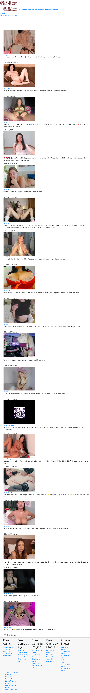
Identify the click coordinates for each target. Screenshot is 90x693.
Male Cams (6, 651)
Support (8, 675)
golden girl (7, 627)
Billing (7, 683)
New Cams (50, 661)
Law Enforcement (11, 681)
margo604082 (8, 88)
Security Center (10, 679)
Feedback (8, 677)
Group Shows (50, 659)
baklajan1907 (8, 560)
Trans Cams (7, 656)
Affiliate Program (11, 689)
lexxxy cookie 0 (9, 593)
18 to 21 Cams (22, 653)
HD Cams (49, 655)
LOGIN (50, 9)
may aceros (7, 358)
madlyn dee (7, 290)
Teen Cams (21, 650)
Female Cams (7, 649)
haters (6, 391)
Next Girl (3, 13)
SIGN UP (55, 9)
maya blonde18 (9, 425)
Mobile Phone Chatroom (8, 15)
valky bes (7, 55)
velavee (6, 189)
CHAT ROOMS (23, 9)
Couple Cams (7, 653)
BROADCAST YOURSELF (36, 9)
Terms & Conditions (11, 672)
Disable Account (10, 685)
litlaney (6, 122)
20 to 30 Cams (22, 655)
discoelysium (8, 492)
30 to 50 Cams (22, 657)
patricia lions (8, 257)
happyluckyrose (9, 156)
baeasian (6, 223)
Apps (7, 687)
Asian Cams (36, 663)
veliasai (6, 324)
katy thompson (9, 459)
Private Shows (51, 657)
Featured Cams (8, 647)
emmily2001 (8, 526)
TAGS (46, 9)
